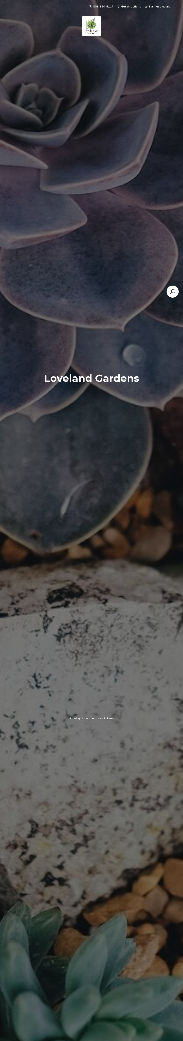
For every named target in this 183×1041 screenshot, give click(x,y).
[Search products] (172, 291)
